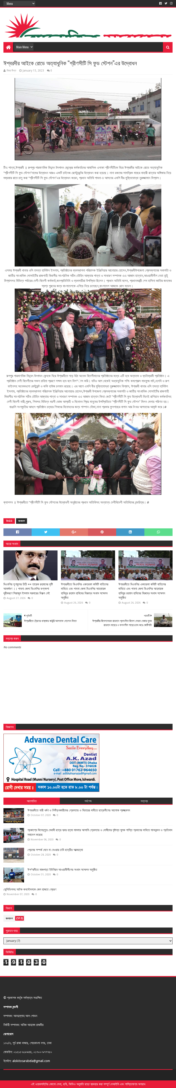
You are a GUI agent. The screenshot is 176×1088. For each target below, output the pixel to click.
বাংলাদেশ (21, 521)
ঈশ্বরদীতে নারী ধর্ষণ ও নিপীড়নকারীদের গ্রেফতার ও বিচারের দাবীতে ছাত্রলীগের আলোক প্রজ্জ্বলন (79, 810)
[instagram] (171, 3)
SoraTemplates (28, 1075)
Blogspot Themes (72, 1075)
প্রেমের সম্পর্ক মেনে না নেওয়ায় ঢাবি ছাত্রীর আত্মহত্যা (55, 850)
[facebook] (160, 3)
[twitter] (166, 3)
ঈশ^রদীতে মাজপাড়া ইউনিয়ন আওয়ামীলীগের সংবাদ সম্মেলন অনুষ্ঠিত (62, 869)
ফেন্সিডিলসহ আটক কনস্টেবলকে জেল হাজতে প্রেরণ (29, 889)
